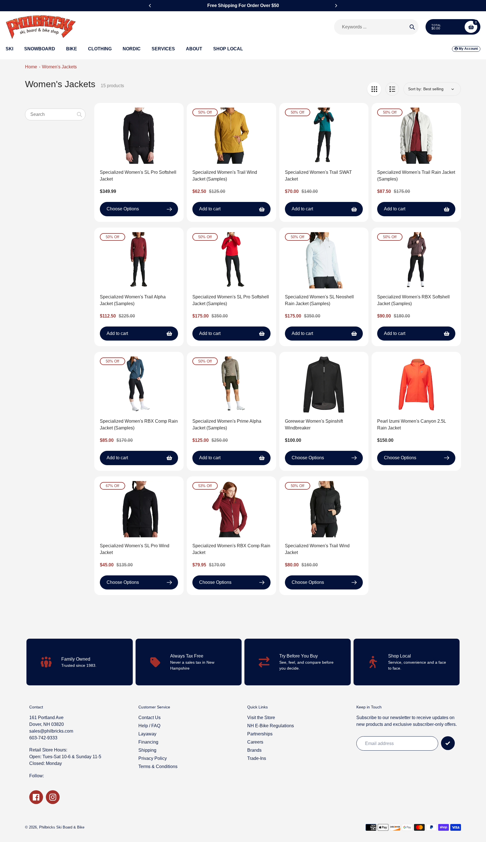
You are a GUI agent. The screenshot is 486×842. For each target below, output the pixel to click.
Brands (254, 750)
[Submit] (448, 743)
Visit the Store (261, 717)
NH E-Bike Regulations (270, 725)
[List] (392, 89)
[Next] (336, 5)
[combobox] (55, 114)
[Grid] (374, 89)
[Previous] (150, 5)
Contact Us (149, 717)
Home (31, 66)
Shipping (147, 750)
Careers (255, 742)
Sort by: (415, 89)
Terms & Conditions (157, 766)
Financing (148, 742)
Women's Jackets (59, 66)
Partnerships (260, 733)
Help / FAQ (149, 725)
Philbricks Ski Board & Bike (61, 827)
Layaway (147, 733)
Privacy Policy (152, 758)
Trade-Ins (256, 758)
